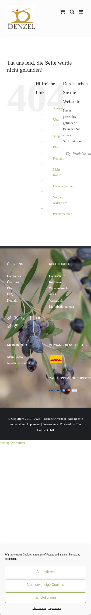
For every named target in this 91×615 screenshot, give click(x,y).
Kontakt (58, 158)
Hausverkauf (15, 276)
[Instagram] (9, 326)
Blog (56, 147)
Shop (56, 136)
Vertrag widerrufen (12, 443)
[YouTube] (38, 318)
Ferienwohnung (63, 186)
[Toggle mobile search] (72, 11)
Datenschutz (39, 608)
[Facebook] (30, 318)
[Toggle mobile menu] (81, 11)
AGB (52, 294)
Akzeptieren (45, 572)
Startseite (59, 108)
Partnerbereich (62, 214)
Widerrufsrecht (59, 288)
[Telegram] (9, 318)
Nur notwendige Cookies (45, 585)
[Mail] (23, 318)
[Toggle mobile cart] (62, 11)
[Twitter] (16, 318)
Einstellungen (45, 597)
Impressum (55, 608)
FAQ (10, 294)
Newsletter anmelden (21, 363)
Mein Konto (15, 357)
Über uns (13, 282)
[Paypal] (16, 326)
